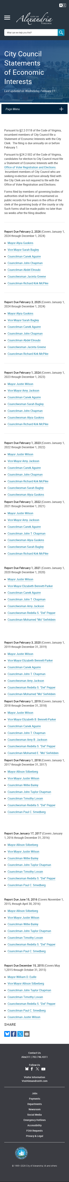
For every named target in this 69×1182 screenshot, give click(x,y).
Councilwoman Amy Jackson (26, 606)
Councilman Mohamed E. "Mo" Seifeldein (33, 753)
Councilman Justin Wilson (24, 1017)
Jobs (34, 1093)
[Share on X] (20, 1034)
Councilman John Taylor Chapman (29, 792)
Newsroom (35, 1109)
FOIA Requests (34, 1130)
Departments (34, 1104)
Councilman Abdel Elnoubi (24, 270)
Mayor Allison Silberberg (23, 772)
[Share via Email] (27, 1034)
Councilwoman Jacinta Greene (27, 276)
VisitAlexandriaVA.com (34, 1081)
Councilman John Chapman (25, 263)
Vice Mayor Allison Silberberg (26, 983)
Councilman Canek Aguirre (24, 256)
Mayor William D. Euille (22, 977)
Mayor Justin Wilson (20, 384)
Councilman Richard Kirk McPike (28, 283)
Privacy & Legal (34, 1136)
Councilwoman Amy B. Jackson (27, 740)
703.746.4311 (40, 1057)
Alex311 (25, 1057)
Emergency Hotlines (35, 1120)
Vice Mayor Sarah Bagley (23, 250)
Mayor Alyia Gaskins (20, 243)
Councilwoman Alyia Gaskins (26, 417)
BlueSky (26, 1069)
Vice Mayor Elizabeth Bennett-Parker (30, 586)
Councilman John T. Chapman (26, 533)
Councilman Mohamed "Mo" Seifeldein (32, 620)
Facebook (31, 1069)
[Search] (61, 32)
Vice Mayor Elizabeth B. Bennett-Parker (32, 719)
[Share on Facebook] (13, 1034)
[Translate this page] (62, 5)
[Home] (34, 18)
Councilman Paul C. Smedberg (27, 812)
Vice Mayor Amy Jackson (23, 390)
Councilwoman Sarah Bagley (26, 404)
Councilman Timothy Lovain (25, 798)
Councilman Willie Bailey (23, 785)
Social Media (34, 1114)
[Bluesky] (7, 1034)
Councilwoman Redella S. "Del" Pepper (31, 613)
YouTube (43, 1069)
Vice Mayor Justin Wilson (23, 778)
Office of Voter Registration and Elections (30, 167)
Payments (34, 1098)
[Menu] (7, 17)
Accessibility (34, 1125)
